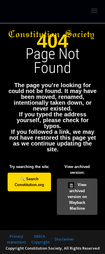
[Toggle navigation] (94, 11)
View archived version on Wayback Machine (77, 197)
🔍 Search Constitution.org (29, 182)
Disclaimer (64, 239)
